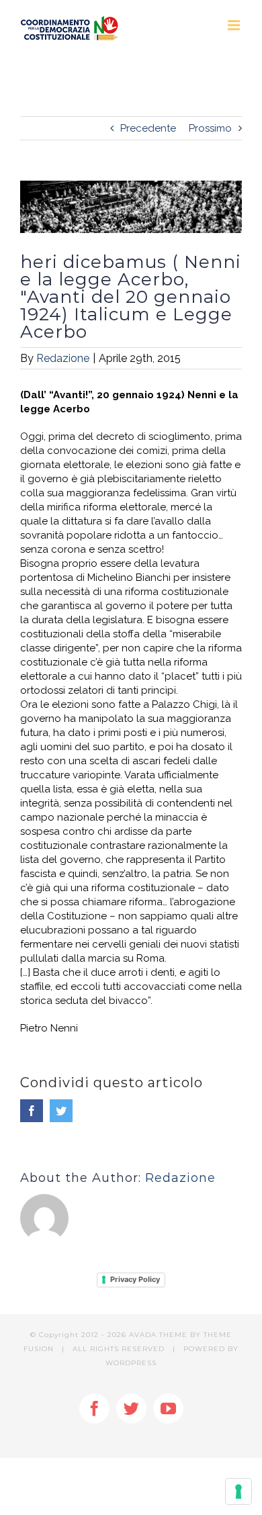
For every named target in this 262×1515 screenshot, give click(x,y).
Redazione (62, 358)
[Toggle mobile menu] (235, 25)
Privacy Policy (135, 1279)
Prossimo (210, 128)
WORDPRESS (131, 1363)
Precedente (148, 128)
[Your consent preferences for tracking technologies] (238, 1491)
